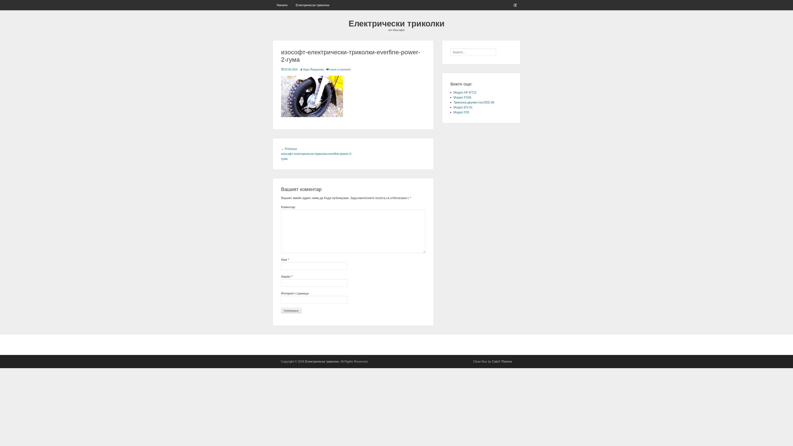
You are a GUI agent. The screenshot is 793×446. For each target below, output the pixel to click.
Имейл (287, 276)
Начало (282, 5)
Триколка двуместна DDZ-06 (473, 102)
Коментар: (288, 207)
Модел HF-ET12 (464, 92)
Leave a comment (340, 69)
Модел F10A (462, 97)
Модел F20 (461, 112)
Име (285, 259)
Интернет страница (295, 293)
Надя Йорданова (313, 69)
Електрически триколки (312, 5)
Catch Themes (502, 361)
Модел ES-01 (462, 107)
